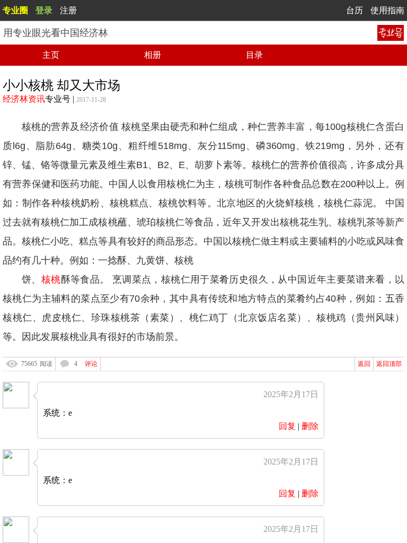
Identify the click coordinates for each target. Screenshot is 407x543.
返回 (364, 363)
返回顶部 (389, 363)
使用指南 (387, 10)
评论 (91, 363)
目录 (254, 54)
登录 (44, 10)
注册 (68, 10)
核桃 (51, 279)
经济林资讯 (24, 98)
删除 (310, 426)
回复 (287, 426)
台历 (354, 10)
